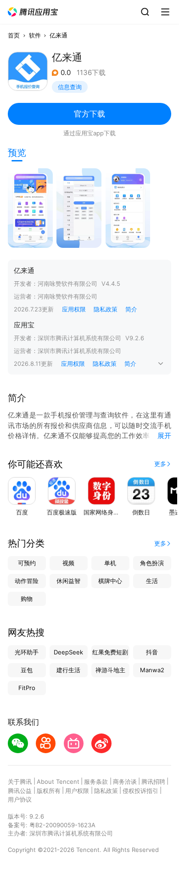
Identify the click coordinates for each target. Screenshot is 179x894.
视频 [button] (68, 563)
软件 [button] (35, 35)
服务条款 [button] (96, 781)
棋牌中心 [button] (110, 580)
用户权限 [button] (77, 790)
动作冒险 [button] (27, 580)
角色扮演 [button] (152, 563)
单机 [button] (110, 563)
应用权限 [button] (74, 309)
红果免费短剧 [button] (110, 652)
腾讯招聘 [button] (153, 781)
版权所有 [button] (49, 790)
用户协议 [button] (20, 799)
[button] (33, 12)
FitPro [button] (26, 687)
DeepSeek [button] (68, 652)
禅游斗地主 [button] (110, 670)
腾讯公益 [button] (20, 790)
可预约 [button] (27, 563)
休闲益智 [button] (68, 580)
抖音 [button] (152, 652)
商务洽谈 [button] (125, 781)
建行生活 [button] (68, 670)
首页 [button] (14, 35)
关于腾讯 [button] (20, 781)
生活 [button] (152, 580)
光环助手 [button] (27, 652)
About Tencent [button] (58, 781)
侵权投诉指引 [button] (140, 790)
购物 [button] (27, 598)
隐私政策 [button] (105, 309)
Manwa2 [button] (152, 670)
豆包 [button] (27, 670)
